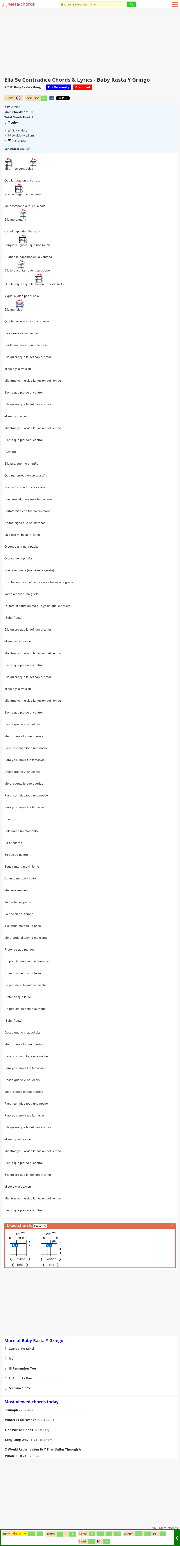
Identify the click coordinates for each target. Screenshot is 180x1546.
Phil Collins (45, 1440)
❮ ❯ (18, 98)
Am (48, 1233)
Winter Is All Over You (22, 1420)
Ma (11, 1358)
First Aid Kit (47, 1420)
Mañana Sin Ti (19, 1388)
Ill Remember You (22, 1368)
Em (18, 1233)
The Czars (33, 1456)
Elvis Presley (42, 1430)
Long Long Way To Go (21, 1440)
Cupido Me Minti (21, 1348)
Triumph (11, 1410)
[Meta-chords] (5, 4)
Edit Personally (58, 87)
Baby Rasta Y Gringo (28, 87)
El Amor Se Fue (20, 1378)
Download (82, 87)
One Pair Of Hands (19, 1430)
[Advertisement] (90, 41)
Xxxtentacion (27, 1410)
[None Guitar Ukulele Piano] (19, 1533)
